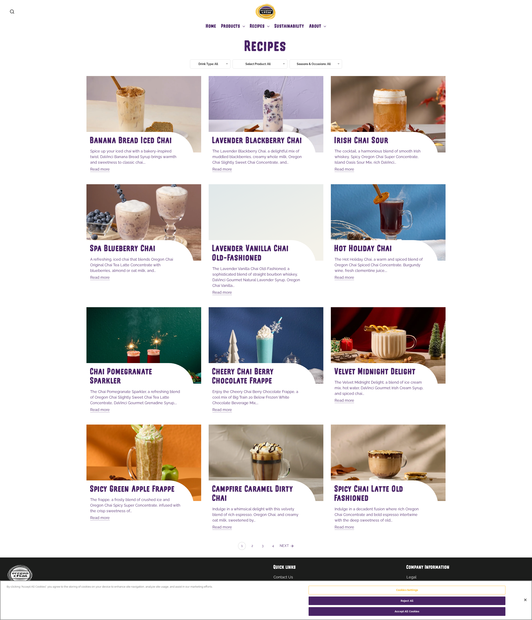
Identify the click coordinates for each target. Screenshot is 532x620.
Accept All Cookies (407, 611)
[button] (12, 11)
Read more (100, 169)
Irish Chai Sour (362, 141)
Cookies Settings (407, 590)
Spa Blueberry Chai (123, 249)
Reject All (407, 600)
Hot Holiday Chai (363, 249)
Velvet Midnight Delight (375, 372)
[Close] (525, 599)
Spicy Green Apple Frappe (132, 490)
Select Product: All (258, 64)
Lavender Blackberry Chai (257, 141)
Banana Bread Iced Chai (131, 141)
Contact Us (283, 577)
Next (285, 546)
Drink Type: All (208, 64)
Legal (411, 577)
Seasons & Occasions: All (314, 64)
